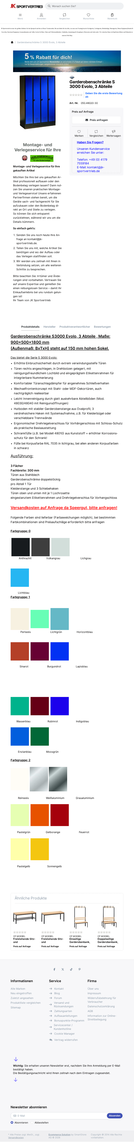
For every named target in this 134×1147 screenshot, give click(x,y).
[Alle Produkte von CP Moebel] (72, 77)
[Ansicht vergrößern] (38, 102)
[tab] (30, 327)
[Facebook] (54, 969)
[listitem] (38, 102)
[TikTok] (71, 969)
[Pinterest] (79, 969)
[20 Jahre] (67, 60)
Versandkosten (16, 1137)
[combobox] (84, 6)
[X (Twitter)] (62, 969)
